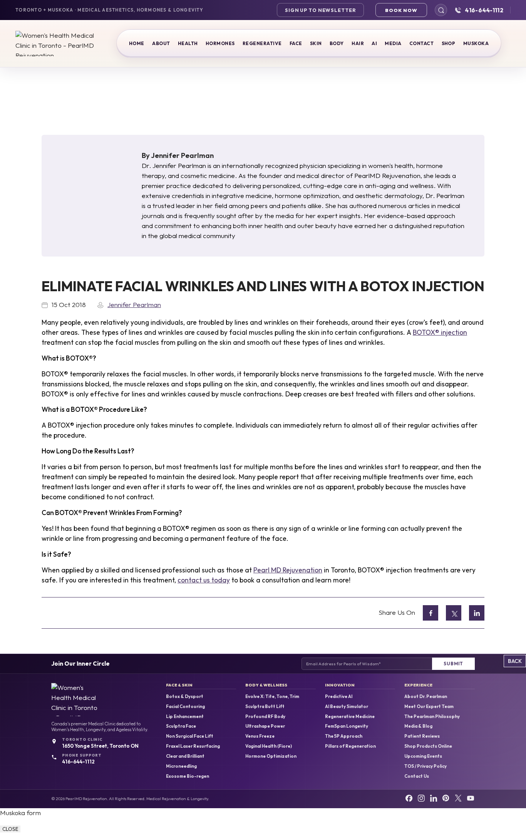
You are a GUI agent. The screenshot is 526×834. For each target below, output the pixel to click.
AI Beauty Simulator (346, 706)
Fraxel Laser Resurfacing (193, 746)
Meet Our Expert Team (429, 706)
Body (337, 43)
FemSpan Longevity (346, 726)
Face (296, 43)
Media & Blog (418, 726)
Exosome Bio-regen (187, 776)
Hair (358, 43)
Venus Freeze (260, 736)
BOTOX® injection (440, 332)
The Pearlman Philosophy (432, 716)
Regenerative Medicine (350, 716)
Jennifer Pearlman (182, 155)
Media (393, 43)
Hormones (220, 43)
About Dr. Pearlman (425, 696)
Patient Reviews (422, 736)
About (161, 43)
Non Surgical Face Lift (189, 736)
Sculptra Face (181, 726)
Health (188, 43)
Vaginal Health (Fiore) (268, 746)
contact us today (204, 580)
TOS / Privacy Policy (425, 766)
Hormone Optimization (271, 756)
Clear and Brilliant (185, 756)
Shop (449, 43)
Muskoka (476, 43)
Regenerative (262, 43)
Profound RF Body (265, 716)
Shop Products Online (428, 746)
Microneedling (181, 766)
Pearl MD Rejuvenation (287, 570)
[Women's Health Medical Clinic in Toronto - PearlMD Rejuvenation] (55, 43)
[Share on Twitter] (453, 613)
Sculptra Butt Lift (265, 706)
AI (374, 43)
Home (136, 43)
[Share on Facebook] (430, 613)
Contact (421, 43)
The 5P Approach (343, 736)
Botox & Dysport (184, 696)
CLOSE (10, 829)
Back (515, 661)
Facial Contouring (185, 706)
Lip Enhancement (185, 716)
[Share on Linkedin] (476, 613)
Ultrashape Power (265, 726)
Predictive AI (338, 696)
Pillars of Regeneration (350, 746)
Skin (316, 43)
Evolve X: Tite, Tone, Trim (272, 696)
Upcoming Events (423, 756)
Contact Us (416, 776)
